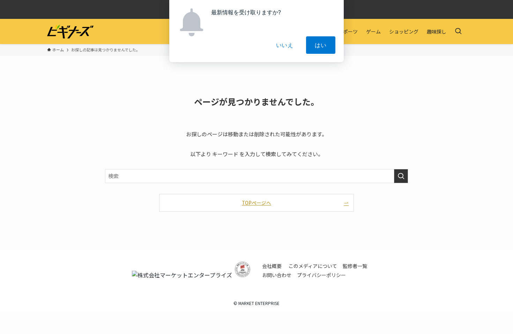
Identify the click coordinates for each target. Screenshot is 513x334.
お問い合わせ (276, 274)
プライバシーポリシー (321, 274)
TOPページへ (256, 202)
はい (321, 45)
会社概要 (272, 265)
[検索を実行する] (401, 176)
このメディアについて (313, 265)
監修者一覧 (355, 265)
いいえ (284, 45)
